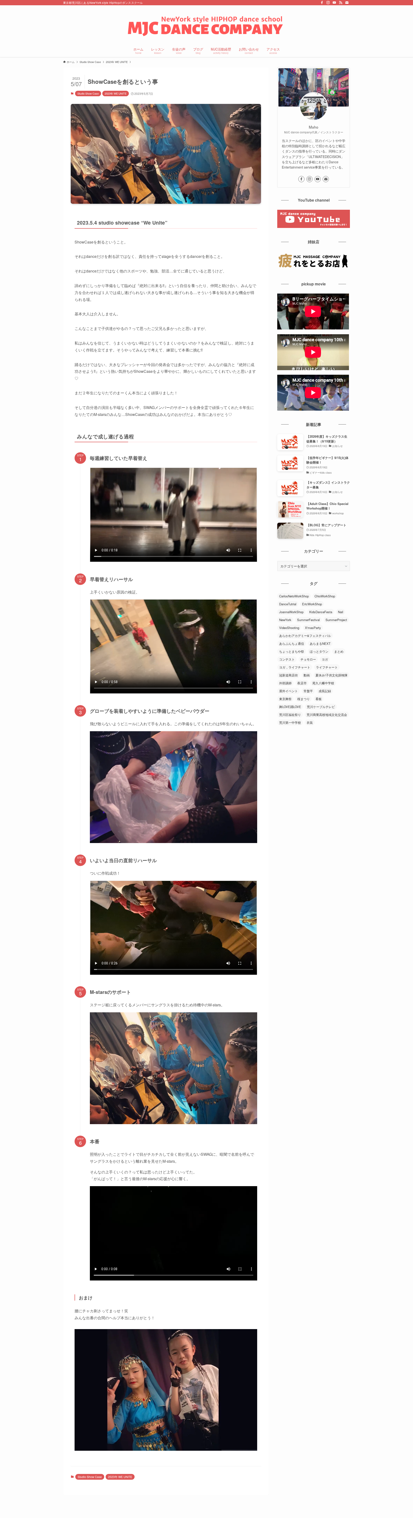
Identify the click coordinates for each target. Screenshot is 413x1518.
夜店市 (302, 683)
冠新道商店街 (288, 675)
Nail (340, 612)
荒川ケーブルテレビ (321, 706)
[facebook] (322, 2)
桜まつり (303, 699)
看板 (318, 699)
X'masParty (313, 627)
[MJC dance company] (206, 25)
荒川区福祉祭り (290, 714)
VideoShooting (289, 627)
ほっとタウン (319, 651)
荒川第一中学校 (290, 722)
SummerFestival (308, 619)
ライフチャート (327, 667)
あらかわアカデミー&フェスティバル (305, 635)
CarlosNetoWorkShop (294, 596)
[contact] (347, 2)
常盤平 (308, 691)
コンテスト (287, 659)
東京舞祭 (285, 699)
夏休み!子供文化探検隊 (331, 675)
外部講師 (285, 683)
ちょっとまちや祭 (291, 651)
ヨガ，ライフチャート (294, 667)
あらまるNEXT (320, 643)
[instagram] (328, 2)
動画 (307, 675)
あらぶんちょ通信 (291, 643)
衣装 (310, 722)
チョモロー (308, 659)
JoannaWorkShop (291, 612)
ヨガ (325, 659)
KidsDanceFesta (320, 612)
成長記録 (325, 691)
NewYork (285, 619)
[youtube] (334, 2)
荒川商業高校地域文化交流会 (327, 714)
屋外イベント (288, 691)
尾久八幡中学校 (323, 683)
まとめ (338, 651)
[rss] (340, 2)
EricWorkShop (312, 604)
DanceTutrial (287, 604)
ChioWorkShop (325, 596)
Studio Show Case (88, 93)
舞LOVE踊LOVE (290, 706)
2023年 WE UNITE (115, 93)
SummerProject (336, 619)
